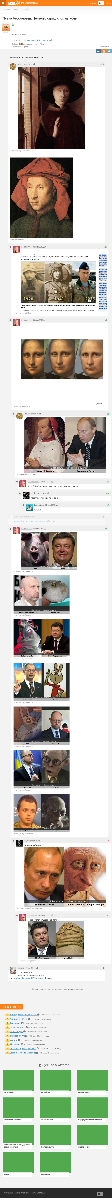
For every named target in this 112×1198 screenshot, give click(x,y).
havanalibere (39, 505)
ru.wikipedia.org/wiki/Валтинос (28, 978)
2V (25, 841)
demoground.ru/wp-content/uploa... (39, 40)
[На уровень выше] (10, 247)
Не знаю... (15, 1044)
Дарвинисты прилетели (22, 1052)
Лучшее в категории (57, 1065)
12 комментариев (21, 46)
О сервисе (16, 1193)
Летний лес (45, 1092)
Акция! (13, 1039)
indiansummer (27, 44)
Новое (25, 10)
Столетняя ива (47, 1119)
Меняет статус (17, 1035)
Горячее (16, 10)
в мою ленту (93, 3)
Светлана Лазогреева (13, 1119)
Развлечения (29, 3)
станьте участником (52, 989)
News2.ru (7, 1193)
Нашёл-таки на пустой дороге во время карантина (17, 1146)
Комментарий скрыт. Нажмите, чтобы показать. (37, 521)
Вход (109, 3)
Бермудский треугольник (23, 1014)
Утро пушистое (84, 1092)
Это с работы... (17, 1027)
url (34, 64)
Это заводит (16, 1031)
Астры (6, 1174)
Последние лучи (47, 1147)
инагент (17, 517)
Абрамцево (45, 1174)
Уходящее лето (84, 1147)
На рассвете (9, 1092)
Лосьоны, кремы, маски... (23, 1048)
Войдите (36, 989)
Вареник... (15, 1023)
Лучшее (6, 10)
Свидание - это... (18, 1018)
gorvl (33, 493)
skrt (19, 64)
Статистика (25, 1193)
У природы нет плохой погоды (90, 1119)
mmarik (21, 968)
